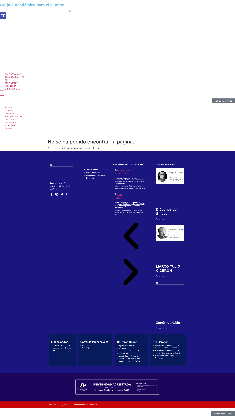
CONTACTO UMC (13, 74)
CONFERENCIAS (12, 89)
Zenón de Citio (168, 323)
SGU (7, 80)
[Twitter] (62, 194)
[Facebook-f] (51, 194)
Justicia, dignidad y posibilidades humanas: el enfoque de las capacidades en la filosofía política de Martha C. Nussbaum (130, 205)
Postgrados (10, 113)
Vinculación (10, 119)
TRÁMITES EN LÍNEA (14, 77)
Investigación (11, 125)
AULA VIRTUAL (12, 83)
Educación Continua (14, 116)
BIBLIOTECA (10, 86)
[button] (130, 236)
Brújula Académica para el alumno (32, 5)
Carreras (9, 110)
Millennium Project (93, 172)
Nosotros (9, 107)
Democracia (10, 122)
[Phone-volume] (67, 194)
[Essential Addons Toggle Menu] (2, 93)
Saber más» (161, 219)
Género (8, 128)
